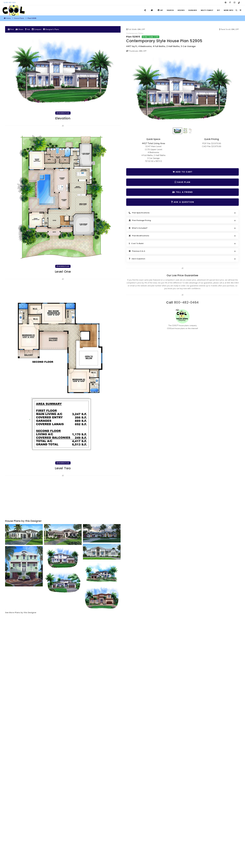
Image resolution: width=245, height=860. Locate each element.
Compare (37, 29)
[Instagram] (234, 2)
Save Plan (183, 182)
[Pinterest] (225, 2)
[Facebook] (230, 2)
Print (12, 29)
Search (170, 10)
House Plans (19, 18)
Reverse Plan (63, 113)
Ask (28, 29)
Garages (192, 10)
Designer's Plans (52, 29)
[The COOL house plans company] (182, 316)
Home (8, 18)
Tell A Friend (184, 192)
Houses (181, 10)
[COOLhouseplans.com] (13, 10)
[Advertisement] (63, 498)
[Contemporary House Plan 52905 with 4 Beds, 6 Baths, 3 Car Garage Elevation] (182, 91)
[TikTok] (239, 2)
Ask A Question (183, 202)
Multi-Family (207, 10)
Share (20, 29)
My (161, 10)
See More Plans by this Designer (20, 612)
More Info (228, 10)
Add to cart (183, 171)
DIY (218, 10)
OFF (143, 29)
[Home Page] (152, 10)
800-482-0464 (10, 3)
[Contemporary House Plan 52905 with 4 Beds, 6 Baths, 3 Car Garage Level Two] (62, 372)
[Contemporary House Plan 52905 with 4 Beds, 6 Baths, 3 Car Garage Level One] (62, 197)
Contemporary (132, 33)
